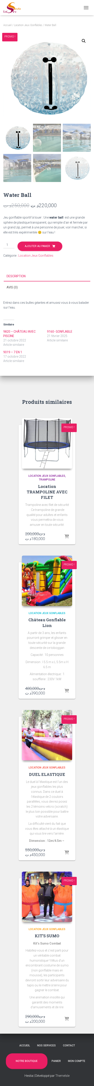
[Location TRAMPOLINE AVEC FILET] (47, 443)
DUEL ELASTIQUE (47, 774)
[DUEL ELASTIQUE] (47, 735)
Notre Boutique (27, 1061)
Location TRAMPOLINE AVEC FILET (47, 492)
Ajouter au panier (37, 246)
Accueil (7, 25)
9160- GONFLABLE (59, 331)
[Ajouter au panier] (66, 537)
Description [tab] (16, 276)
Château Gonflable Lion (47, 622)
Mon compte (76, 1061)
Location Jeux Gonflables (28, 25)
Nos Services (46, 1045)
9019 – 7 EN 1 (12, 352)
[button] (84, 41)
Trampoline (47, 479)
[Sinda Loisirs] (13, 7)
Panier (56, 1061)
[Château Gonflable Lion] (47, 581)
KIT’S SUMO (47, 935)
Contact (69, 1045)
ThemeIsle (62, 1075)
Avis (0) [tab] (12, 287)
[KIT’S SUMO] (47, 897)
